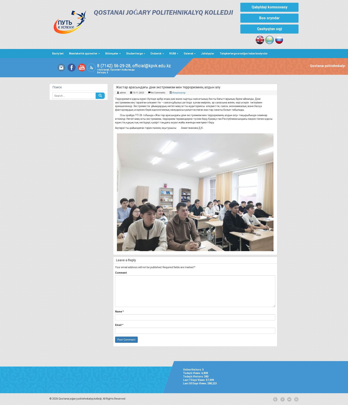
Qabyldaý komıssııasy (269, 7)
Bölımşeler (112, 53)
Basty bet (58, 53)
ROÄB (173, 53)
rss (296, 399)
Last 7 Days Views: (194, 380)
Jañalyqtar (207, 53)
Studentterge (134, 53)
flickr (289, 399)
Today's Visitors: (193, 376)
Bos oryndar (269, 18)
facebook (282, 399)
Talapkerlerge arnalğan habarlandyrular (244, 53)
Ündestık (156, 53)
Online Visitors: (192, 369)
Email (119, 325)
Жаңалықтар (178, 92)
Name (119, 311)
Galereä (189, 53)
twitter (275, 399)
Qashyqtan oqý (269, 29)
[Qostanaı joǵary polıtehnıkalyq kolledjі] (67, 21)
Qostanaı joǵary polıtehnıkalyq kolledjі (163, 13)
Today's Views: (192, 373)
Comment (121, 272)
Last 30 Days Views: (195, 383)
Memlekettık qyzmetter (83, 53)
